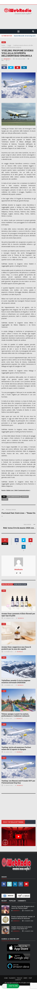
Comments (22, 901)
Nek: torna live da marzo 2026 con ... (19, 528)
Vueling (5, 499)
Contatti (18, 980)
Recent (4, 901)
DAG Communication (13, 496)
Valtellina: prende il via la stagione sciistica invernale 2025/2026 (15, 681)
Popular (12, 901)
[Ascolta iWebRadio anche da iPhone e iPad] (18, 947)
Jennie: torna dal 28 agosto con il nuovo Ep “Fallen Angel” (22, 907)
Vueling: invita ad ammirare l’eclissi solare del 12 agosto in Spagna (16, 748)
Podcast (19, 978)
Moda (4, 590)
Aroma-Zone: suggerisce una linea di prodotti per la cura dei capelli (16, 648)
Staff (30, 978)
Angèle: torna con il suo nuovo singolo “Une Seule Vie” (21, 928)
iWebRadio (7, 59)
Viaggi (3, 42)
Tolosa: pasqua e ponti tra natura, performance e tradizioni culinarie (15, 715)
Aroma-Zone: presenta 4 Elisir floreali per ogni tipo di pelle (18, 615)
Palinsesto (12, 978)
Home (6, 978)
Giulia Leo (25, 496)
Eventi (25, 978)
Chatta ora (13, 986)
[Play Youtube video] (18, 836)
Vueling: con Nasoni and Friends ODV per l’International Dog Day (18, 782)
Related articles (7, 584)
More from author (20, 584)
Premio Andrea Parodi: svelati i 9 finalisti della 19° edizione (23, 917)
